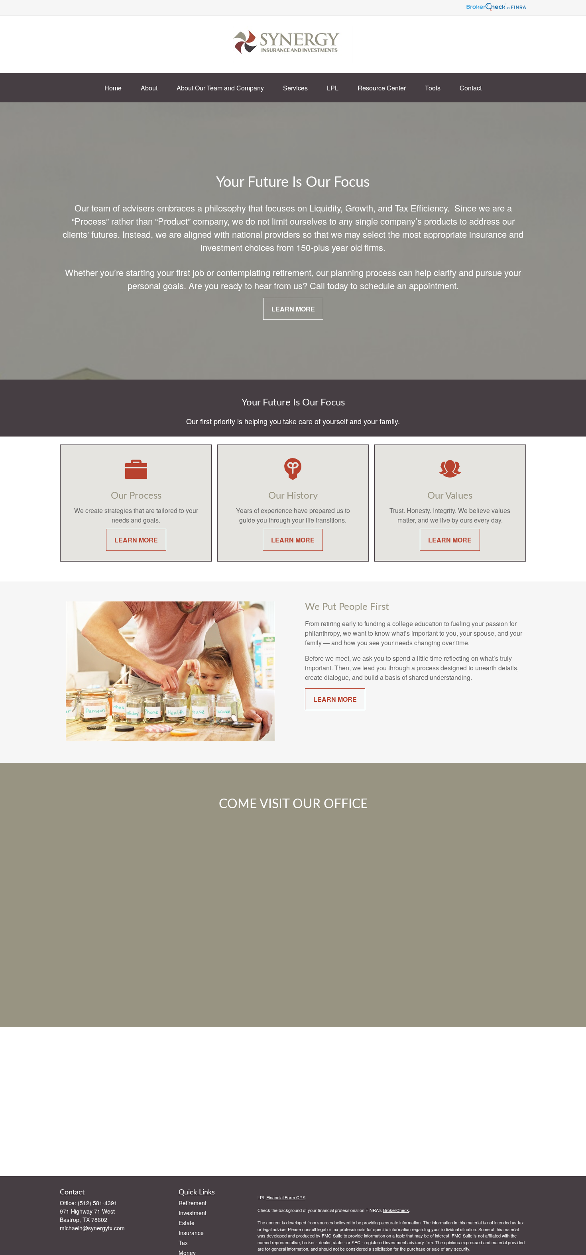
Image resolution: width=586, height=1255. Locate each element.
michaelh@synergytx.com (92, 1228)
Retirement (192, 1203)
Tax (183, 1243)
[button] (113, 87)
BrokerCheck (396, 1210)
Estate (187, 1223)
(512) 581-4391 (97, 1203)
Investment (192, 1213)
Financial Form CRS (285, 1197)
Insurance (191, 1233)
